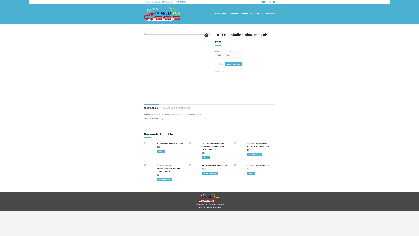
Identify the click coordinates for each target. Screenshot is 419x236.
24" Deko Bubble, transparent (214, 165)
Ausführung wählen (210, 173)
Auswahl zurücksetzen (235, 51)
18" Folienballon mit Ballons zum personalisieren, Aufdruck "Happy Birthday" (215, 146)
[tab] (151, 107)
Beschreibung (151, 108)
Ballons (224, 71)
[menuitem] (220, 14)
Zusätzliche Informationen (177, 108)
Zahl (217, 51)
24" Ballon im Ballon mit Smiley (170, 143)
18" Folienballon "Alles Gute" (259, 165)
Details (161, 152)
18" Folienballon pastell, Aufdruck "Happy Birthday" (258, 144)
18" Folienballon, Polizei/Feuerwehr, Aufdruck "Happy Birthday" (168, 168)
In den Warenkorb (233, 64)
